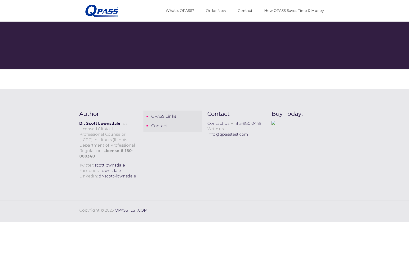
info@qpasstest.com (227, 134)
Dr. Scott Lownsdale (99, 123)
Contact (159, 126)
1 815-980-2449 (247, 123)
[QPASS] (102, 10)
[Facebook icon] (318, 210)
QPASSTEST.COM (131, 210)
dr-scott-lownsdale (117, 176)
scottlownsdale (110, 165)
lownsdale (111, 170)
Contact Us (218, 123)
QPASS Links (163, 116)
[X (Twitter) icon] (323, 210)
